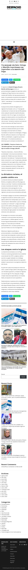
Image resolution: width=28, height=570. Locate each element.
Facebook (5, 79)
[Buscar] (18, 1)
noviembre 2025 (5, 489)
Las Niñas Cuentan (6, 516)
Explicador (4, 509)
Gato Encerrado (5, 513)
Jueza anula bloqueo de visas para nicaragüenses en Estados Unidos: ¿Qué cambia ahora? (14, 326)
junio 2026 (4, 479)
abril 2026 (3, 482)
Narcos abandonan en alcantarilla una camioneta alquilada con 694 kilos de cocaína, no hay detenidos (13, 368)
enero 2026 (4, 488)
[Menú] (14, 42)
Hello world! (19, 466)
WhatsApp (17, 79)
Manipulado (4, 518)
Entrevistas (4, 506)
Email (13, 82)
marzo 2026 (4, 484)
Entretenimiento (5, 504)
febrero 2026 (4, 486)
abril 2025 (3, 493)
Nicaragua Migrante (6, 521)
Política (3, 527)
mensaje (12, 126)
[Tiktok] (16, 1)
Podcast (3, 525)
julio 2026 (3, 477)
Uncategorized (5, 530)
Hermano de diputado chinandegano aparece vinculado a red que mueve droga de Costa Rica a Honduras (14, 347)
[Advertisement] (14, 25)
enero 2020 (4, 496)
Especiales (4, 508)
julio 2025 (3, 491)
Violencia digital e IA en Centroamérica (11, 532)
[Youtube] (14, 1)
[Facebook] (9, 1)
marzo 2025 (4, 494)
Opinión (3, 523)
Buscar (3, 374)
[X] (11, 1)
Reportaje (3, 528)
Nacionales (14, 74)
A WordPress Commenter (7, 466)
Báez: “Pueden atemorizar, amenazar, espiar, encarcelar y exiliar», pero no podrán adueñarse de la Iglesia (13, 397)
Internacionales (5, 514)
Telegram (6, 82)
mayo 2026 (4, 481)
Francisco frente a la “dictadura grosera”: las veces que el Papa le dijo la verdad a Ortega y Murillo (13, 146)
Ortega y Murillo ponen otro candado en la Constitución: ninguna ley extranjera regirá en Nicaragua (13, 426)
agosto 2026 (4, 475)
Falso (2, 511)
